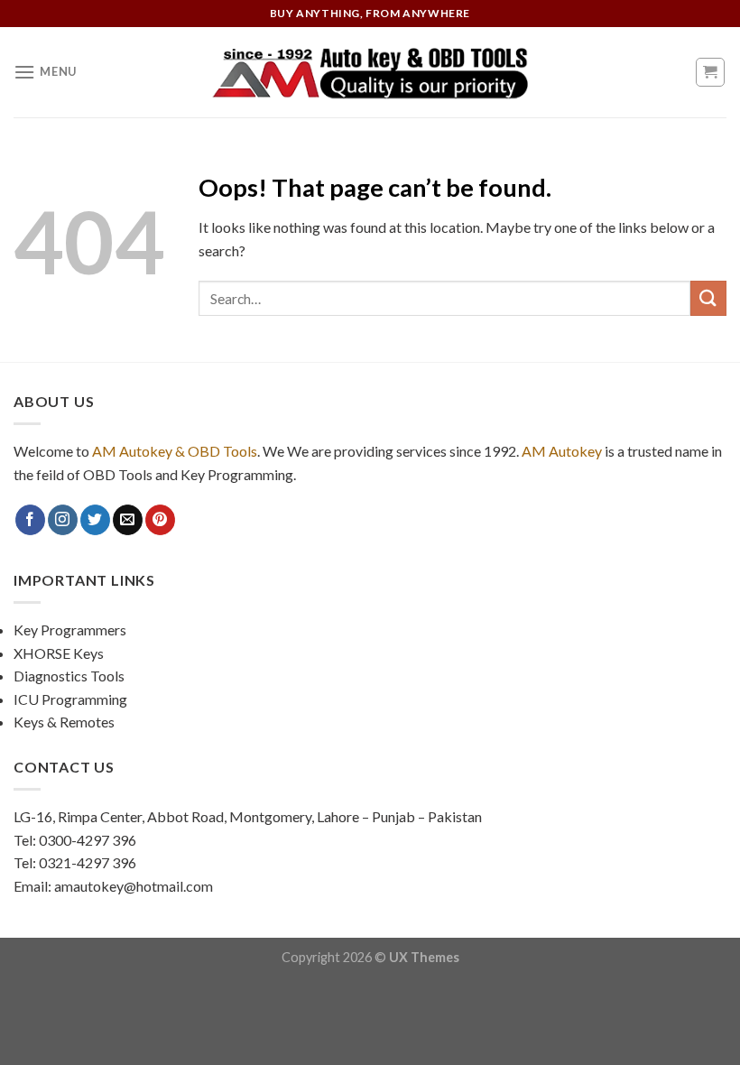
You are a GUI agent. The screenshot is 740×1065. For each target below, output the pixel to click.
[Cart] (711, 72)
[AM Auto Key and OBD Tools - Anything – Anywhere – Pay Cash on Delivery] (370, 72)
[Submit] (708, 298)
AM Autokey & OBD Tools (174, 450)
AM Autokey (562, 450)
